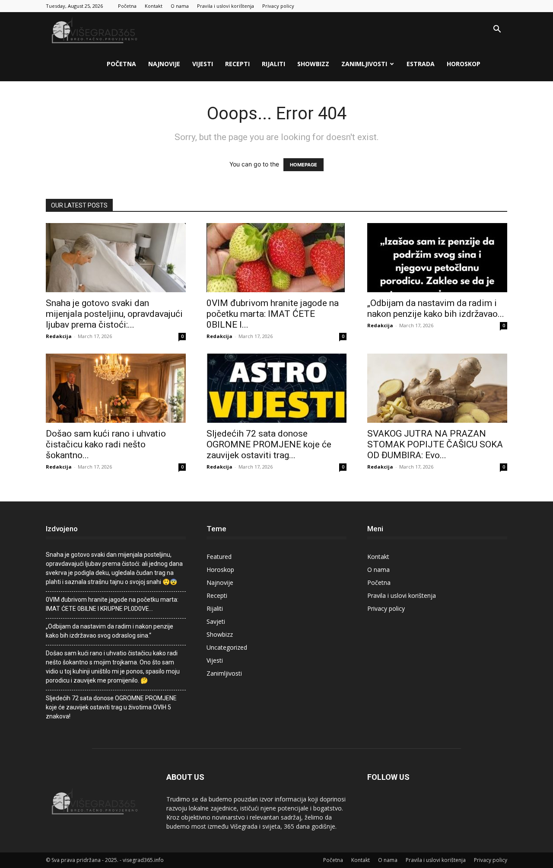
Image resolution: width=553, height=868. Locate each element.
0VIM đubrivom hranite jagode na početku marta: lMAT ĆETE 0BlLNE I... (273, 314)
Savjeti (216, 621)
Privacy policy (278, 6)
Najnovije (164, 64)
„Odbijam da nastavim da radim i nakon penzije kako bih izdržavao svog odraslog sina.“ (109, 631)
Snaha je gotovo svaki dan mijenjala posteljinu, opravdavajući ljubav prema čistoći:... (114, 314)
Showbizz (313, 64)
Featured (219, 556)
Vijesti (202, 64)
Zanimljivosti (364, 64)
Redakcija (59, 336)
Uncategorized (227, 647)
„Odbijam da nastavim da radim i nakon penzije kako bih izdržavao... (435, 308)
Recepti (237, 64)
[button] (496, 30)
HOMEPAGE (303, 165)
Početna (127, 6)
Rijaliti (273, 64)
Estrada (421, 64)
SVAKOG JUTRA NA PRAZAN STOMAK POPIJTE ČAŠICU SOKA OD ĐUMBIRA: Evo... (435, 444)
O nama (180, 6)
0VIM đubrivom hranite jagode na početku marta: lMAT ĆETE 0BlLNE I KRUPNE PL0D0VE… (112, 604)
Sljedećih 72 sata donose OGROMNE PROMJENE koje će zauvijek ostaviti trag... (269, 444)
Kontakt (153, 6)
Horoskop (463, 64)
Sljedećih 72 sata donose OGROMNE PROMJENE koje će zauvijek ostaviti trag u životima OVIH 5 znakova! (111, 707)
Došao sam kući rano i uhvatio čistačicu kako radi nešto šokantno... (106, 444)
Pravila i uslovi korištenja (225, 6)
